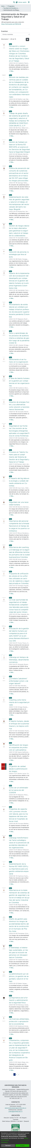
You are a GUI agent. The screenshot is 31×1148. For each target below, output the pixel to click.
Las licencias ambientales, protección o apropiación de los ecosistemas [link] (19, 1021)
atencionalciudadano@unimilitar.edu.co (15, 1108)
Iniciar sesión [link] (22, 2)
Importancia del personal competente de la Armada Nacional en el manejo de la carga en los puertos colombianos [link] (19, 526)
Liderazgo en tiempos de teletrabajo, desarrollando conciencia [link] (19, 659)
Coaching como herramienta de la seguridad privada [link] (19, 702)
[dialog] (15, 1139)
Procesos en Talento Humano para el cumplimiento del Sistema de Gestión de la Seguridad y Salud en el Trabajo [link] (19, 457)
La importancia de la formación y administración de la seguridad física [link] (18, 1000)
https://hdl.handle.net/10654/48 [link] (11, 24)
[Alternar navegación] (29, 2)
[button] (14, 2)
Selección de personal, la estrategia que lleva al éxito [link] (19, 254)
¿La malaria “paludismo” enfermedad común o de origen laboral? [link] (18, 681)
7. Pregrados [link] (10, 6)
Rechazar (8, 1145)
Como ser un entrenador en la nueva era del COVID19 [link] (18, 790)
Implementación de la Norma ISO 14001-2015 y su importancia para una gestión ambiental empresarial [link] (19, 869)
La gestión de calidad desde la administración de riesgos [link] (18, 768)
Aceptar (22, 1145)
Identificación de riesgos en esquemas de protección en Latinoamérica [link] (18, 747)
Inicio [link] (3, 6)
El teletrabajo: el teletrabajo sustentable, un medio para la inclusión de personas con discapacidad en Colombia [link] (18, 952)
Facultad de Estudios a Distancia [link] (11, 8)
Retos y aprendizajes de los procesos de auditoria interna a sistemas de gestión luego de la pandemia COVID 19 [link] (19, 338)
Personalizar (4, 1142)
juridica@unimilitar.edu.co (15, 1111)
